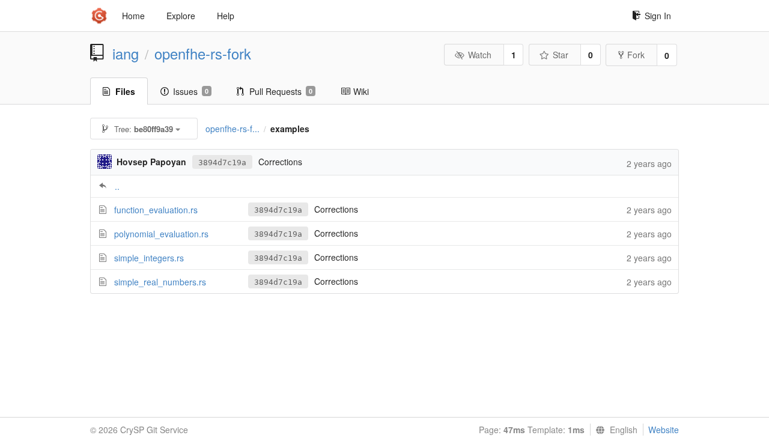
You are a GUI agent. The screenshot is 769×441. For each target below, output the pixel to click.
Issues (190, 91)
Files (125, 91)
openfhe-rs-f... (232, 128)
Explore (180, 16)
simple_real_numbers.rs (160, 282)
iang (125, 53)
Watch (479, 55)
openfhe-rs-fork (202, 53)
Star (560, 55)
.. (117, 186)
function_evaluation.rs (156, 210)
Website (663, 430)
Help (225, 16)
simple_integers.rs (149, 258)
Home (133, 16)
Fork (636, 55)
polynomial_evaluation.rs (161, 234)
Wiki (361, 91)
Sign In (658, 16)
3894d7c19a (222, 162)
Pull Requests (280, 91)
